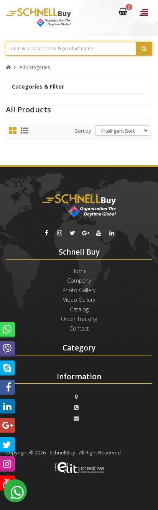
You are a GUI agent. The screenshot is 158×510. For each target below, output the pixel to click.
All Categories (35, 68)
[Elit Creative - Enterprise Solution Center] (79, 470)
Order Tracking (79, 318)
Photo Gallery (79, 290)
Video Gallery (79, 299)
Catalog (79, 309)
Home (79, 271)
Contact (79, 328)
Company (79, 280)
